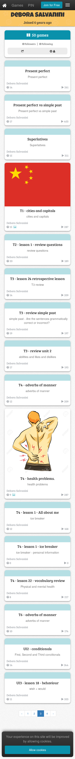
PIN (31, 5)
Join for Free (52, 5)
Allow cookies (37, 750)
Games (17, 5)
